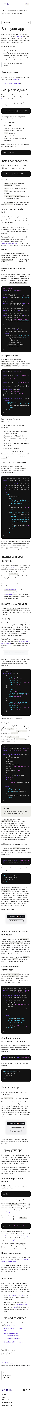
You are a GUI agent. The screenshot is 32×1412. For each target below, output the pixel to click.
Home (4, 1394)
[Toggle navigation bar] (4, 4)
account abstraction (16, 1295)
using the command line (18, 1240)
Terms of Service (7, 1402)
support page (6, 1212)
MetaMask (16, 79)
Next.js (3, 99)
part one (19, 36)
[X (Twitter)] (24, 1390)
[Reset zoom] (26, 653)
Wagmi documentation (11, 1334)
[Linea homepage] (11, 1390)
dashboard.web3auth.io (9, 243)
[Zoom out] (23, 653)
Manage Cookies (7, 1405)
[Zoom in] (20, 653)
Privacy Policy (6, 1400)
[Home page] (3, 10)
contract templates (21, 1304)
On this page (6, 22)
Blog (3, 1397)
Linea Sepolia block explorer (13, 1342)
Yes (4, 1354)
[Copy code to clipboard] (28, 110)
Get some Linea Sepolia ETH (10, 83)
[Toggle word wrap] (25, 110)
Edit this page (8, 1363)
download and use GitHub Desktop (16, 1236)
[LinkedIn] (29, 1390)
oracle (15, 1307)
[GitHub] (26, 1390)
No (9, 1354)
